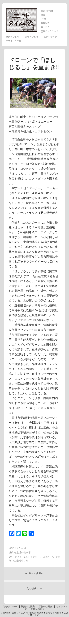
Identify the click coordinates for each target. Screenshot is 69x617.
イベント (45, 19)
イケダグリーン (33, 557)
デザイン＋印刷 (13, 40)
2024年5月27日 (17, 547)
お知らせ (45, 23)
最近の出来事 (47, 11)
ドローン (49, 557)
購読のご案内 (12, 36)
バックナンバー (9, 606)
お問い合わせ (50, 36)
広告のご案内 (31, 36)
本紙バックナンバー (49, 32)
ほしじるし (16, 557)
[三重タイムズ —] (21, 20)
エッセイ (45, 27)
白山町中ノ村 (21, 560)
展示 (43, 15)
